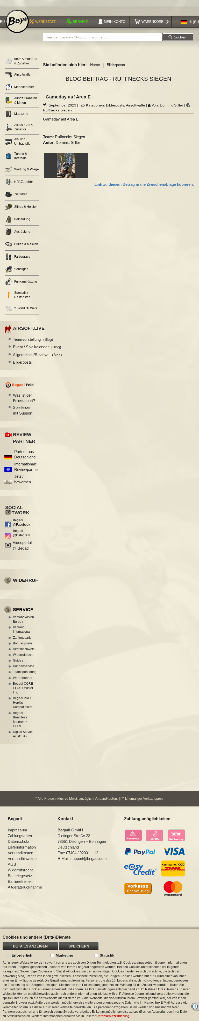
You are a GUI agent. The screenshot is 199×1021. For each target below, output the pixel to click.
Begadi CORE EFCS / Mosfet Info (23, 688)
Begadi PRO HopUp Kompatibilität (22, 702)
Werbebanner (22, 678)
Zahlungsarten (23, 637)
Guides (18, 660)
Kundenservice (23, 666)
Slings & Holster (25, 207)
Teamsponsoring (23, 672)
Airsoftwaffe (135, 105)
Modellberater (24, 87)
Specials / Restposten (22, 295)
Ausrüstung (22, 231)
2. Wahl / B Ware (26, 308)
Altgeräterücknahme (25, 887)
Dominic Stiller (171, 105)
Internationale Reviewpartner (26, 467)
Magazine (21, 114)
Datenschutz (18, 841)
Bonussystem (22, 643)
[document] (99, 975)
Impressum (17, 830)
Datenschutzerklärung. (113, 1016)
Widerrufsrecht (23, 655)
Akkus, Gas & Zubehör (23, 127)
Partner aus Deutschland (24, 454)
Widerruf (25, 580)
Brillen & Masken (26, 244)
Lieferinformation (22, 847)
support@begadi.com (88, 858)
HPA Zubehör (23, 182)
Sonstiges (21, 269)
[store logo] (17, 21)
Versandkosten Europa (23, 619)
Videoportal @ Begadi (22, 545)
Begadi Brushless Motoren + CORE (20, 719)
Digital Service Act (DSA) (23, 734)
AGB (12, 864)
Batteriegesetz (20, 875)
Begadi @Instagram (21, 533)
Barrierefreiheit (20, 881)
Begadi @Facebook (21, 522)
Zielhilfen (20, 194)
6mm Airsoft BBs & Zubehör (25, 61)
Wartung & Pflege (26, 169)
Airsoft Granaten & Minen (25, 100)
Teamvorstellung (33, 339)
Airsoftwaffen (23, 74)
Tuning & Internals (20, 156)
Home (95, 65)
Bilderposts (116, 65)
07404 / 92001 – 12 (82, 853)
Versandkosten (106, 798)
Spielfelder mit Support (22, 410)
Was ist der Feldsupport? (23, 398)
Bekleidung (22, 219)
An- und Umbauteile (22, 141)
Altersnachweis (23, 649)
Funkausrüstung (25, 281)
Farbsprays (22, 256)
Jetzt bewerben (22, 479)
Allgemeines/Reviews (37, 354)
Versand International (22, 629)
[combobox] (102, 37)
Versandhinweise (22, 858)
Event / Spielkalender (37, 347)
